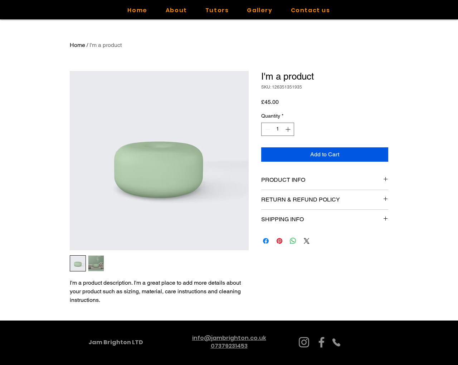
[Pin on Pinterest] (279, 241)
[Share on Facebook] (266, 241)
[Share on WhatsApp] (293, 241)
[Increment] (288, 129)
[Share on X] (306, 241)
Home (77, 45)
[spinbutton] (277, 129)
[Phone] (336, 342)
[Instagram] (304, 342)
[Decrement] (266, 129)
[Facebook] (321, 342)
